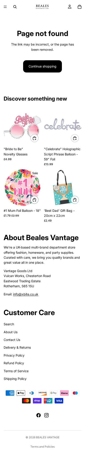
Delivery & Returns (17, 347)
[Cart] (80, 7)
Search (9, 324)
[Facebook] (38, 415)
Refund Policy (14, 363)
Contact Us (12, 340)
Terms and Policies (42, 446)
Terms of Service (16, 371)
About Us (10, 332)
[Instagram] (46, 415)
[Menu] (5, 7)
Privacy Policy (14, 355)
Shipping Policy (15, 379)
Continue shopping (42, 66)
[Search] (15, 7)
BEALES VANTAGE (47, 437)
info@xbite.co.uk (25, 294)
